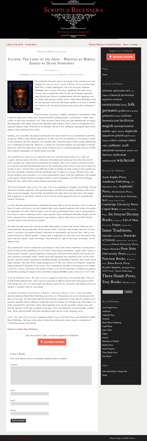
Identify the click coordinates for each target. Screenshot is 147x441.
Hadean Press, (127, 225)
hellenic (127, 115)
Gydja (104, 375)
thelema (107, 155)
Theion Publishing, (124, 271)
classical (114, 95)
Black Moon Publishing (28, 329)
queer (133, 135)
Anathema (106, 311)
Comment (14, 364)
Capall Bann (107, 326)
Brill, (105, 200)
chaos (105, 95)
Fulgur (105, 333)
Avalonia (105, 318)
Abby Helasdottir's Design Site (114, 371)
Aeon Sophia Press (109, 307)
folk (131, 104)
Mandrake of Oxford (110, 341)
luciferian (44, 74)
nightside (131, 131)
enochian (117, 99)
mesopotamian (124, 126)
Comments (25, 438)
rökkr (105, 145)
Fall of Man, (131, 220)
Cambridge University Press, (120, 204)
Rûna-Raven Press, (119, 263)
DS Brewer (118, 220)
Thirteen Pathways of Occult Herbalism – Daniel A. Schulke (113, 44)
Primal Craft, (131, 254)
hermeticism (110, 120)
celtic (132, 91)
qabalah (119, 135)
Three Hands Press (109, 352)
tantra (130, 150)
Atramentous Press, (122, 191)
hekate (117, 115)
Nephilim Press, (122, 240)
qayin (127, 135)
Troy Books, (112, 281)
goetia (135, 110)
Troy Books (107, 356)
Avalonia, (108, 196)
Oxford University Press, (125, 244)
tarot (136, 150)
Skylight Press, (129, 267)
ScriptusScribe (60, 51)
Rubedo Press (107, 345)
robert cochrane (119, 140)
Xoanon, (133, 282)
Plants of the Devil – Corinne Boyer (22, 44)
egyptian (107, 99)
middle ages (109, 131)
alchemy (107, 90)
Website (13, 410)
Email (13, 400)
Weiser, (126, 282)
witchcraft (54, 74)
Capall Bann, (110, 209)
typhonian (119, 154)
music (121, 131)
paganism (108, 135)
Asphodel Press (108, 315)
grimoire (108, 115)
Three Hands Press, (119, 275)
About (104, 74)
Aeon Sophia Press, (114, 177)
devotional (34, 74)
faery (124, 105)
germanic (110, 110)
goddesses (124, 110)
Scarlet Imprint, (111, 267)
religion (105, 140)
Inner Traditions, (117, 230)
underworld (109, 160)
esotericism (111, 104)
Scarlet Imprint (108, 348)
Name (13, 390)
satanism (108, 150)
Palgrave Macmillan (111, 248)
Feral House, (106, 225)
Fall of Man (107, 330)
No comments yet (52, 70)
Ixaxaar (105, 337)
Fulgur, (116, 225)
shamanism (120, 150)
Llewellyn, (118, 235)
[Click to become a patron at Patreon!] (52, 344)
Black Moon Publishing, (74, 74)
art (128, 90)
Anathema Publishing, (116, 181)
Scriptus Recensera (73, 9)
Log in (8, 438)
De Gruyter (117, 214)
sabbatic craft (119, 145)
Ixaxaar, (107, 235)
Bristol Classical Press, (117, 201)
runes (132, 140)
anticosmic (119, 90)
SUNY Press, (108, 271)
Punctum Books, (114, 258)
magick (107, 125)
